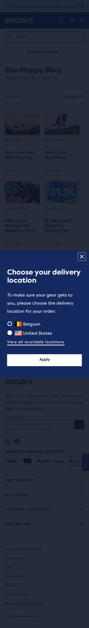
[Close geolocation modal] (81, 256)
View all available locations (36, 342)
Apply (44, 359)
